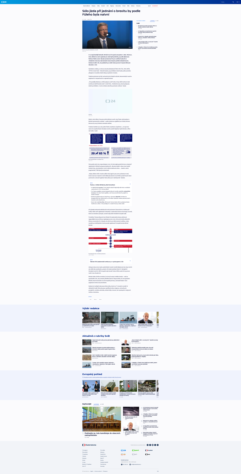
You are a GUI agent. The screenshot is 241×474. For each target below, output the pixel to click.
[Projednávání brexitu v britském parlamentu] (110, 240)
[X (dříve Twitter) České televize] (155, 445)
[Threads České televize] (158, 445)
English (91, 471)
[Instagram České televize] (148, 445)
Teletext (84, 456)
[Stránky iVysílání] (149, 450)
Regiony (112, 5)
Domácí (103, 5)
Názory (95, 299)
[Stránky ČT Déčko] (123, 454)
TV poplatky (85, 454)
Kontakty (102, 466)
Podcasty (138, 5)
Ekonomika (118, 5)
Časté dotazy (103, 464)
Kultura (132, 5)
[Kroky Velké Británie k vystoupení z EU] (110, 146)
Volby (98, 5)
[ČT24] (4, 2)
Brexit (100, 299)
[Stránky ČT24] (123, 450)
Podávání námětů (104, 462)
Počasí (123, 5)
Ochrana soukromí (98, 471)
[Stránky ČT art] (134, 454)
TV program (84, 450)
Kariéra (102, 460)
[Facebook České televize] (150, 445)
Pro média (102, 450)
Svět (108, 5)
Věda (128, 5)
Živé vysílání (84, 452)
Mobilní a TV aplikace (86, 464)
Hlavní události (86, 5)
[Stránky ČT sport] (135, 450)
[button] (107, 35)
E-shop (83, 462)
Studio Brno (103, 454)
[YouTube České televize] (153, 445)
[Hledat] (233, 2)
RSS (158, 471)
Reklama (102, 452)
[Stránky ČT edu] (147, 454)
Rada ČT (102, 458)
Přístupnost (105, 471)
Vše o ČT (84, 466)
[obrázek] (110, 101)
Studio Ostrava (103, 456)
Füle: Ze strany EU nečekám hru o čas (89, 49)
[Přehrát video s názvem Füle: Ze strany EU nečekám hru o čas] (107, 34)
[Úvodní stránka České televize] (89, 445)
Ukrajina (93, 5)
